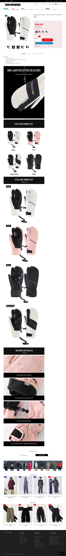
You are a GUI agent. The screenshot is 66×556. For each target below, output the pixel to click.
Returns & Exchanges (23, 540)
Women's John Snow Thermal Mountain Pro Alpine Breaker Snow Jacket (15, 496)
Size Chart (36, 539)
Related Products (33, 474)
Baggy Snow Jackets (53, 539)
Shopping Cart (56, 1)
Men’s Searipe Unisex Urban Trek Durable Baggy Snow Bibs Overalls (44, 496)
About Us (36, 537)
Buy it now (44, 43)
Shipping (34, 53)
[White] (39, 31)
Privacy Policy (37, 542)
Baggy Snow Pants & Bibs (54, 537)
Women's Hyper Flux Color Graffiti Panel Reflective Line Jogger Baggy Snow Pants (46, 524)
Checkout (61, 1)
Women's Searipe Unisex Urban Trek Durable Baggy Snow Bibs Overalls (29, 496)
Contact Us (22, 536)
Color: (37, 29)
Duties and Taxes (38, 540)
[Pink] (43, 31)
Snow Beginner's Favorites (54, 540)
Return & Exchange (41, 53)
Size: (36, 34)
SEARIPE (35, 17)
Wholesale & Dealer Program (40, 545)
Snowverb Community (38, 547)
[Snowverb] (13, 6)
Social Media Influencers (39, 536)
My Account (47, 1)
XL (42, 36)
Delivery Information (23, 539)
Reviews (29, 53)
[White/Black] (46, 31)
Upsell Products (33, 502)
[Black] (36, 31)
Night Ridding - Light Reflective (55, 542)
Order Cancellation (23, 542)
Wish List (51, 1)
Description (23, 53)
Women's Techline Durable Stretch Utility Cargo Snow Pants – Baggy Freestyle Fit (15, 524)
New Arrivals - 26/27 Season (54, 536)
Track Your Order (23, 537)
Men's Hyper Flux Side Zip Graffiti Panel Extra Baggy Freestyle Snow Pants (29, 524)
